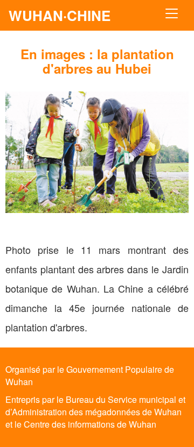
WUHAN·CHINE (59, 15)
